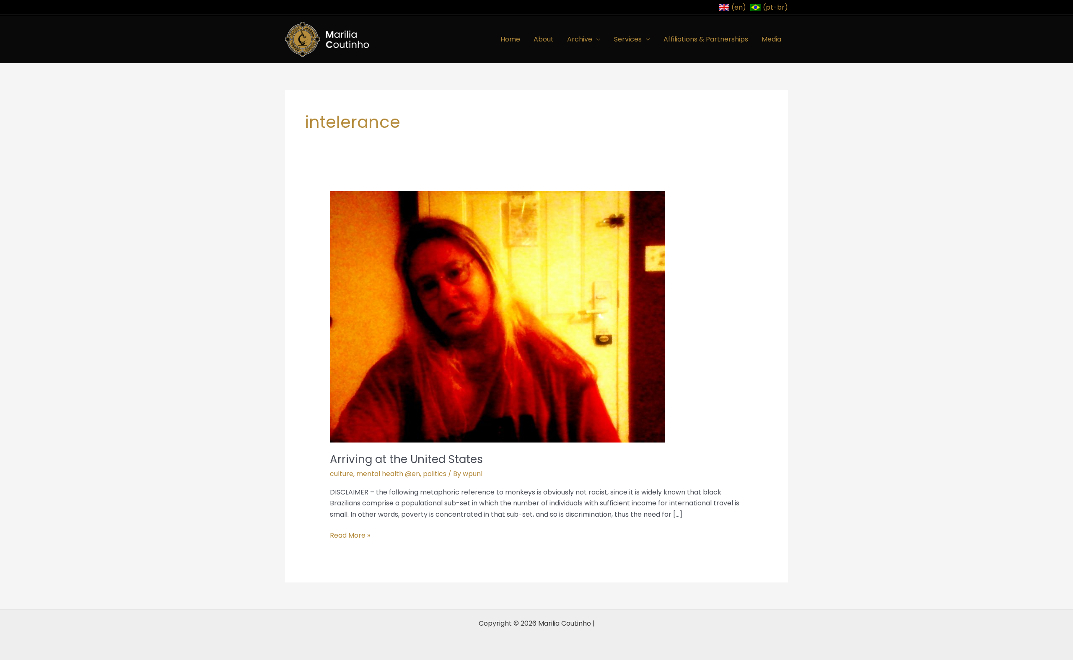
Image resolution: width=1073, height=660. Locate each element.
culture (341, 474)
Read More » (350, 535)
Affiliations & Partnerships (705, 39)
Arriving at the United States (406, 459)
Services (628, 39)
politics (434, 474)
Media (771, 39)
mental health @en (388, 474)
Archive (579, 39)
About (544, 39)
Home (510, 39)
